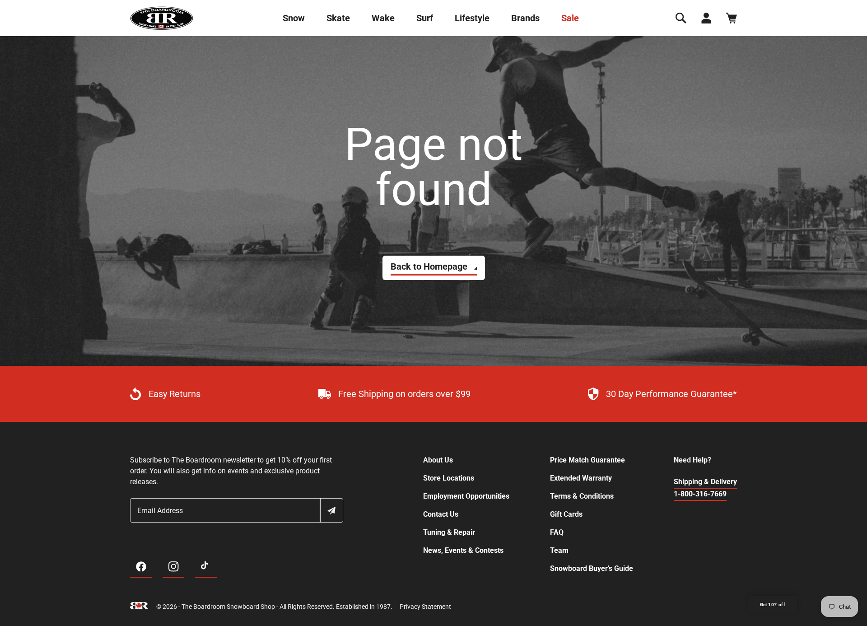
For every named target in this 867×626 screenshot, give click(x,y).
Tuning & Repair (449, 532)
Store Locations (448, 478)
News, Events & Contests (463, 550)
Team (559, 550)
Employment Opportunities (466, 496)
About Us (438, 460)
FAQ (557, 532)
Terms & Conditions (582, 496)
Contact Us (440, 514)
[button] (681, 18)
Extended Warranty (581, 478)
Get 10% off (772, 604)
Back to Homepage (429, 266)
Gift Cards (566, 514)
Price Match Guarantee (587, 460)
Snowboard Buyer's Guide (591, 568)
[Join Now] (331, 510)
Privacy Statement (425, 606)
